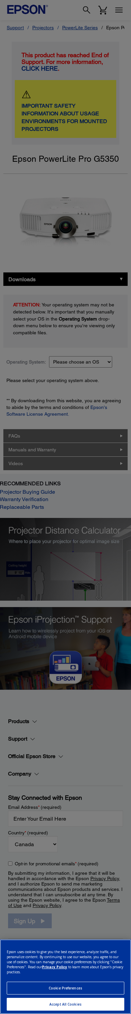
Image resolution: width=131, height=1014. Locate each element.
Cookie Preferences (65, 988)
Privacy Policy (54, 967)
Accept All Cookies (65, 1004)
